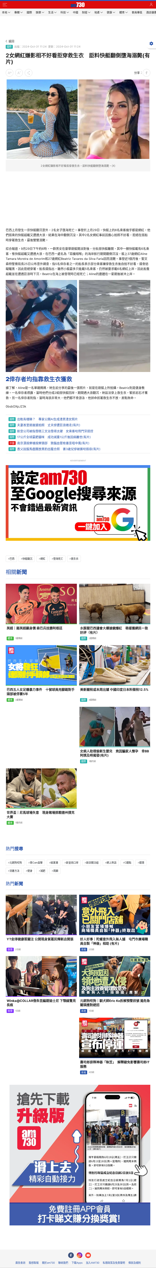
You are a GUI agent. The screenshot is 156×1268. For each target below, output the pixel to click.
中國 (12, 443)
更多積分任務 (98, 1244)
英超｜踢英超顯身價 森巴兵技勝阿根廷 (34, 628)
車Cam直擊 (36, 862)
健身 (29, 870)
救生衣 (74, 558)
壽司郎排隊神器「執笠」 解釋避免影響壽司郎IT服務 (115, 1064)
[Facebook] (71, 1255)
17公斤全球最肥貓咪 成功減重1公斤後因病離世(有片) (54, 437)
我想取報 (34, 1262)
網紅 (42, 558)
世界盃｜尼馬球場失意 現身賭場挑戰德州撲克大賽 (41, 815)
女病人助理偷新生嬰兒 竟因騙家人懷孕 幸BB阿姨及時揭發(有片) (114, 753)
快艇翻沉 (27, 558)
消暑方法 (14, 870)
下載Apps (77, 1262)
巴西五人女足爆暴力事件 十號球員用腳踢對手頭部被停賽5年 (41, 692)
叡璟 (141, 862)
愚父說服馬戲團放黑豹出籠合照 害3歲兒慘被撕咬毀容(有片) (58, 449)
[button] (5, 5)
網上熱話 (111, 862)
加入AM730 (92, 1262)
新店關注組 (92, 862)
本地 (83, 949)
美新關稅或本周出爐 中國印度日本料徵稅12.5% (114, 689)
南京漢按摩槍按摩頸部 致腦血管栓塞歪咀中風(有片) (53, 443)
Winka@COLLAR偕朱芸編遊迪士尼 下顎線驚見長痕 (41, 1003)
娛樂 (10, 949)
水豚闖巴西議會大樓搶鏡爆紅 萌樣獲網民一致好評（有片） (114, 630)
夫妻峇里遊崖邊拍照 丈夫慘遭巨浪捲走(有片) (48, 425)
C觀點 (127, 862)
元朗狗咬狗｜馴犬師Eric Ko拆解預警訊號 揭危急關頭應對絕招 (115, 1003)
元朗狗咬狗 (16, 862)
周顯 (55, 870)
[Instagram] (79, 1255)
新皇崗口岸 (72, 862)
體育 (10, 638)
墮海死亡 (58, 558)
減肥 (42, 870)
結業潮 (54, 862)
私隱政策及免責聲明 (114, 1262)
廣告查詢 (20, 1262)
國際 (9, 46)
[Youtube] (88, 1255)
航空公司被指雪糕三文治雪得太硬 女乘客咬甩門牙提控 (55, 431)
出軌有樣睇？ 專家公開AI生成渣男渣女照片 (47, 419)
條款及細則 (134, 1262)
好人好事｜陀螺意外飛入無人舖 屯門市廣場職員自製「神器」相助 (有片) (114, 941)
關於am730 (48, 1262)
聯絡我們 (63, 1262)
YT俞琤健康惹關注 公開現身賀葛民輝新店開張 (40, 939)
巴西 (12, 558)
